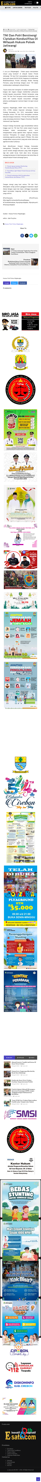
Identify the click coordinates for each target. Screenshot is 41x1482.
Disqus (14, 283)
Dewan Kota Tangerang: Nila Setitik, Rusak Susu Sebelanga (23, 1072)
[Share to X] (27, 236)
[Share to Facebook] (22, 236)
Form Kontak (11, 1462)
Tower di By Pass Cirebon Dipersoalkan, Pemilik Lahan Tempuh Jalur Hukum (24, 1101)
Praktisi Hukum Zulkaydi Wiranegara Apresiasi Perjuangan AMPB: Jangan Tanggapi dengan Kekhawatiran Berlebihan (23, 1091)
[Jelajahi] (37, 2)
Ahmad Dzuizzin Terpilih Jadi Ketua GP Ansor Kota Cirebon (24, 1063)
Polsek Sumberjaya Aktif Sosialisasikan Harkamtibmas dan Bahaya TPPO (17, 176)
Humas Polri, (22, 51)
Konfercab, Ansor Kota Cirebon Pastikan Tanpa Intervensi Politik (22, 1081)
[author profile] (5, 50)
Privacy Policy (11, 1452)
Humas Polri (8, 224)
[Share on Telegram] (31, 236)
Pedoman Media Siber (13, 1455)
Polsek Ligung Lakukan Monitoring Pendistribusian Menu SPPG (16, 167)
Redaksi (9, 1464)
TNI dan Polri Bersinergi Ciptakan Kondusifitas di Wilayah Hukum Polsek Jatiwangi (20, 40)
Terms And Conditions (14, 1450)
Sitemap (9, 1460)
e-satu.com (10, 1470)
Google (6, 283)
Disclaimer (10, 1449)
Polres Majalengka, (30, 51)
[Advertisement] (20, 732)
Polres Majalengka (17, 224)
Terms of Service (12, 1453)
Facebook (22, 283)
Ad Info (9, 1465)
